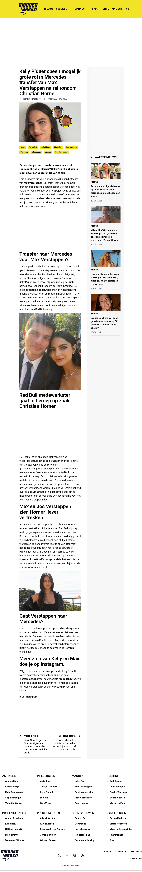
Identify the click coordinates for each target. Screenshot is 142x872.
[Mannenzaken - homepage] (28, 9)
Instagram (31, 696)
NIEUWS (48, 9)
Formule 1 (33, 147)
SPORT (96, 9)
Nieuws (94, 182)
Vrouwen (24, 152)
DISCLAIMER (136, 852)
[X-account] (59, 855)
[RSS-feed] (82, 855)
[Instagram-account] (75, 855)
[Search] (127, 9)
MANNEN (80, 9)
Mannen (48, 152)
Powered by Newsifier (71, 865)
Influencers (36, 152)
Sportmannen (71, 147)
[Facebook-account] (67, 855)
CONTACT (109, 852)
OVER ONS (137, 859)
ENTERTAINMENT (112, 9)
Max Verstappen (61, 152)
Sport (23, 147)
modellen (64, 678)
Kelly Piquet (45, 147)
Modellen (58, 147)
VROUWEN (61, 9)
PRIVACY (122, 852)
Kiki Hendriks (32, 99)
